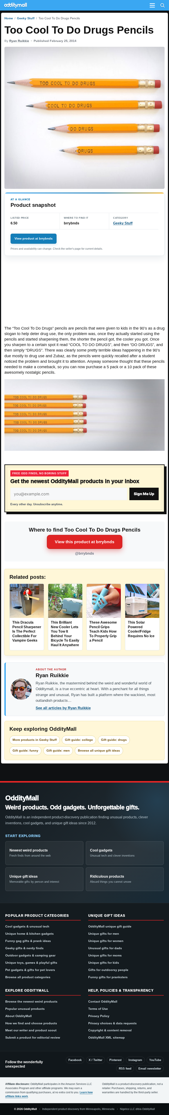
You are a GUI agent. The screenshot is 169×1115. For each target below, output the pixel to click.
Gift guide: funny (25, 750)
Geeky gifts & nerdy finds (24, 948)
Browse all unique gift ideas (99, 750)
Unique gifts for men (103, 933)
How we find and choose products (31, 1023)
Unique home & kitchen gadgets (29, 933)
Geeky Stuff (26, 18)
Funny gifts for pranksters (108, 977)
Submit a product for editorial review (32, 1037)
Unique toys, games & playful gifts (31, 962)
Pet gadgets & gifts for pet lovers (30, 970)
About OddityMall (18, 1016)
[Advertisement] (84, 293)
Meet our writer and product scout (31, 1030)
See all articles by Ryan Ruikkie (63, 708)
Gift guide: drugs (114, 740)
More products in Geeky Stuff (35, 740)
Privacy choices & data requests (112, 1023)
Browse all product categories (27, 977)
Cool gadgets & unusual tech (27, 926)
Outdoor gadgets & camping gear (30, 955)
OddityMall (22, 797)
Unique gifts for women (105, 941)
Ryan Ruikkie (19, 41)
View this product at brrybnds (84, 541)
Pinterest (115, 1060)
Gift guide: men (58, 750)
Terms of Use (98, 1008)
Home (8, 18)
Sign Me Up (144, 494)
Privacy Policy (98, 1016)
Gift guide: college (79, 740)
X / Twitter (95, 1060)
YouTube (155, 1060)
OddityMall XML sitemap (106, 1037)
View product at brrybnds (34, 238)
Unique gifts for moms (105, 955)
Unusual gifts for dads (105, 948)
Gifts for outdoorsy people (108, 970)
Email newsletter (149, 1068)
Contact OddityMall (102, 1001)
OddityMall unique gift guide (109, 926)
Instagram (135, 1060)
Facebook (75, 1060)
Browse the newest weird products (31, 1001)
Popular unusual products (25, 1008)
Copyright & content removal (110, 1030)
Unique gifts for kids (103, 962)
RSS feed (125, 1068)
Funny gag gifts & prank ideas (28, 941)
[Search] (162, 5)
